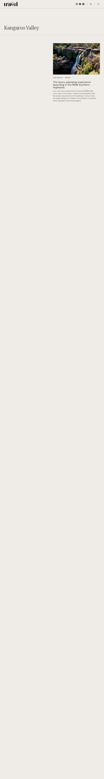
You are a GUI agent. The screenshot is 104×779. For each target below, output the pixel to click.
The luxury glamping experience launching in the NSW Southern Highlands (72, 85)
